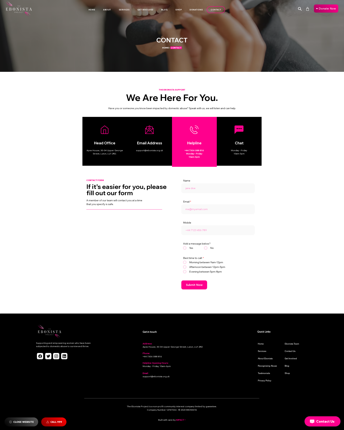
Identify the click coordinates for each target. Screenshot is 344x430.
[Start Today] (300, 9)
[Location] (40, 356)
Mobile (187, 222)
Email (186, 201)
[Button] (104, 141)
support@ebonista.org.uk (156, 376)
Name (186, 180)
